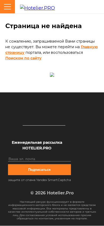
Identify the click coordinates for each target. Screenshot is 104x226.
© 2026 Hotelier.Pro (52, 192)
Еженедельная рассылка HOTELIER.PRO (37, 145)
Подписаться (39, 170)
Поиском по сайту (23, 58)
